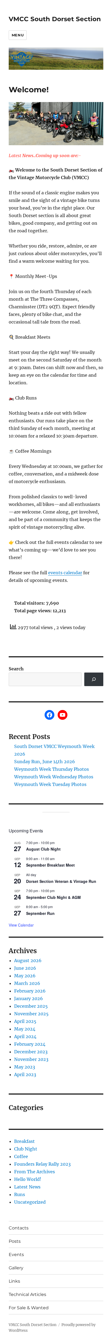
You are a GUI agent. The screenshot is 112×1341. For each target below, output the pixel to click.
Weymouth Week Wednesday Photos (53, 776)
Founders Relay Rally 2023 (42, 1164)
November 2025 (31, 1013)
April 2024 (25, 1036)
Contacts (19, 1228)
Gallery (16, 1267)
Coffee (21, 1156)
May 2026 (25, 975)
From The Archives (34, 1171)
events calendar (65, 572)
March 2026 (27, 983)
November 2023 (31, 1059)
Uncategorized (30, 1202)
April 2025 (25, 1021)
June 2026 (25, 968)
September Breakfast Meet (50, 865)
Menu (18, 35)
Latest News (27, 1187)
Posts (15, 1241)
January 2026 (28, 998)
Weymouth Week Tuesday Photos (50, 784)
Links (14, 1281)
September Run (40, 913)
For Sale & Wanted (29, 1307)
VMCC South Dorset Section (55, 19)
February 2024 (29, 1044)
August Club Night (43, 849)
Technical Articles (27, 1294)
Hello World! (27, 1179)
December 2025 (31, 1006)
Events (16, 1254)
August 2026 (28, 960)
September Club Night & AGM (53, 897)
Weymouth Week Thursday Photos (51, 769)
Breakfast (24, 1141)
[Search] (94, 679)
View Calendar (21, 925)
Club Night (25, 1149)
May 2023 (24, 1067)
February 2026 (30, 991)
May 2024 (24, 1029)
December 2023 (31, 1051)
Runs (19, 1194)
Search (16, 668)
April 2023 (25, 1074)
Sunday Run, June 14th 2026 (44, 761)
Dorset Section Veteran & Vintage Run (61, 881)
